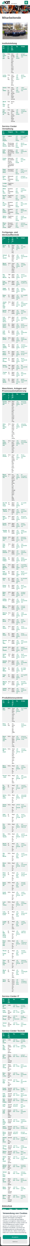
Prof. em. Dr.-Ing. (9, 104)
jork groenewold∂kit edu (24, 826)
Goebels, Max (4, 545)
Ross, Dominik (4, 1133)
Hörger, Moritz (4, 855)
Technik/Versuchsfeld (10, 1090)
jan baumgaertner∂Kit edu (24, 476)
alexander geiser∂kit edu (23, 796)
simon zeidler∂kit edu (23, 690)
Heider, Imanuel (5, 551)
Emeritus (13, 102)
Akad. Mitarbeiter (13, 276)
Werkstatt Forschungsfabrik (10, 1190)
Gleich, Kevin (5, 805)
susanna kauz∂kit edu (24, 177)
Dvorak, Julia (5, 776)
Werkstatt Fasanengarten (9, 1159)
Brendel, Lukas (4, 1074)
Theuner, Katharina (4, 962)
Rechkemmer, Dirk (4, 943)
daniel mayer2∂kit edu (24, 339)
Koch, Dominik (4, 884)
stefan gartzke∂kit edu (24, 532)
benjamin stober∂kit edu (23, 1166)
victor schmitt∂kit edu (23, 1024)
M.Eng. (9, 655)
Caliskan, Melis (4, 151)
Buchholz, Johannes (5, 738)
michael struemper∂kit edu (24, 1158)
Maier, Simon (4, 1187)
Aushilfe (9, 1172)
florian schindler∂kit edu (24, 360)
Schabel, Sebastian (5, 426)
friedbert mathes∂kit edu (23, 1121)
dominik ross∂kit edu (24, 1132)
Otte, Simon (4, 627)
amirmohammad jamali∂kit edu (24, 304)
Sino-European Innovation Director (13, 985)
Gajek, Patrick (5, 289)
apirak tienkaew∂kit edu (24, 381)
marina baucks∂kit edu (23, 511)
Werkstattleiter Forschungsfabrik (10, 1058)
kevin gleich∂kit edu (23, 806)
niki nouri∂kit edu (23, 247)
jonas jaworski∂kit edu (24, 1066)
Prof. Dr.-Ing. (9, 56)
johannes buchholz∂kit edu (24, 738)
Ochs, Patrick (5, 1127)
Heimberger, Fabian (5, 559)
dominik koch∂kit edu (23, 884)
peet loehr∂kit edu (23, 1106)
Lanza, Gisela (4, 75)
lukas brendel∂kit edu (23, 1074)
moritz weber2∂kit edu (23, 218)
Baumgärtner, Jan (5, 476)
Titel (8, 240)
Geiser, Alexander (5, 796)
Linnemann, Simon (4, 325)
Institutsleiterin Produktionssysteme (13, 80)
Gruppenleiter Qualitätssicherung (13, 741)
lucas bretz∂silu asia (23, 725)
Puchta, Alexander (5, 403)
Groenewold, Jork (4, 826)
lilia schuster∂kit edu (24, 367)
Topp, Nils (4, 675)
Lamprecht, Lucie (5, 913)
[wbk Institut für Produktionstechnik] (24, 10)
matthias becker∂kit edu (23, 1047)
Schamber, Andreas (4, 1140)
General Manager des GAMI (13, 729)
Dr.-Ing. (9, 724)
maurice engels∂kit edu (23, 787)
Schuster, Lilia (5, 366)
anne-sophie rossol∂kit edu (24, 138)
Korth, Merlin (4, 893)
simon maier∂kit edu (23, 1188)
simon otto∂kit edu (24, 634)
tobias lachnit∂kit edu (23, 903)
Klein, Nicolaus (4, 594)
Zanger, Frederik (4, 112)
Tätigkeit (12, 48)
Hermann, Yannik (4, 835)
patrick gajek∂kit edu (23, 290)
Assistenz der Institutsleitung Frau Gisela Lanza (11, 152)
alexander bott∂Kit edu (24, 517)
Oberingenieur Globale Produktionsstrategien (13, 756)
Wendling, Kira (4, 972)
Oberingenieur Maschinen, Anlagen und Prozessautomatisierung (13, 411)
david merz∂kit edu (23, 621)
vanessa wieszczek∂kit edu (24, 224)
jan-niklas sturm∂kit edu (23, 669)
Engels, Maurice (4, 787)
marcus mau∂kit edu (23, 607)
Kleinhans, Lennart (4, 875)
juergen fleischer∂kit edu (24, 55)
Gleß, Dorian (4, 815)
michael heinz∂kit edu (23, 1007)
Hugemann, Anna (4, 171)
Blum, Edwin (4, 766)
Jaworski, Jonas (4, 1066)
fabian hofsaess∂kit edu (24, 1100)
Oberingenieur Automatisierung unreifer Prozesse (13, 431)
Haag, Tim (4, 296)
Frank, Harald (4, 1089)
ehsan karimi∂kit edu (23, 312)
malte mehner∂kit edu (24, 614)
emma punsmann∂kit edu (24, 353)
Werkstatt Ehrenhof (9, 1075)
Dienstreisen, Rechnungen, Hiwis (11, 225)
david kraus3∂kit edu (23, 587)
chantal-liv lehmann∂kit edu (24, 319)
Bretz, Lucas (4, 724)
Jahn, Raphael (4, 1056)
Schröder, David (4, 656)
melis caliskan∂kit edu (24, 151)
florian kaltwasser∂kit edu (24, 573)
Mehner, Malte (5, 613)
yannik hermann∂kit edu (24, 835)
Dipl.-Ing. (9, 276)
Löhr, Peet (4, 1105)
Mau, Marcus (5, 606)
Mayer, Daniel (4, 338)
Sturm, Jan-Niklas (4, 669)
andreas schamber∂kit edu (24, 1139)
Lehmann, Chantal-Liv (4, 319)
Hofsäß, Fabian (5, 1100)
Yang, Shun (4, 980)
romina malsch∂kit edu (23, 190)
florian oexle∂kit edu (23, 456)
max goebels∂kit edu (24, 545)
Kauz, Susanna (4, 178)
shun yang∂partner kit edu (24, 981)
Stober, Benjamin (5, 1166)
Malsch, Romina (4, 191)
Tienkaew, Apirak (4, 381)
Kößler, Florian (5, 600)
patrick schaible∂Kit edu (24, 649)
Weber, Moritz (4, 217)
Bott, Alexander (5, 518)
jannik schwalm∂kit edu (24, 256)
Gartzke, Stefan (5, 531)
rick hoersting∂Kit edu (24, 864)
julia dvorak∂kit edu (24, 777)
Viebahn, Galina (4, 211)
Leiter (9, 1005)
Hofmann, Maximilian (5, 567)
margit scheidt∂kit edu (23, 1017)
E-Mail (23, 46)
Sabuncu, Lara (5, 204)
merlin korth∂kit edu (23, 894)
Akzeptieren (15, 1237)
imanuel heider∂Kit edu (23, 552)
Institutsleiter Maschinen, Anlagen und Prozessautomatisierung (13, 63)
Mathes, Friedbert (4, 1122)
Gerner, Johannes (5, 539)
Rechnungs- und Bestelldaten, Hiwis (11, 144)
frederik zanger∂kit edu (23, 111)
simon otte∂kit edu (24, 627)
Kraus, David (4, 586)
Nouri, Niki (4, 246)
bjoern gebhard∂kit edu (24, 1095)
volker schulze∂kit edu (24, 89)
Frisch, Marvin (5, 524)
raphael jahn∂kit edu (24, 1055)
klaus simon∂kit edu (23, 1153)
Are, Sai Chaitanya (5, 504)
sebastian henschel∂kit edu (24, 442)
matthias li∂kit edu (23, 932)
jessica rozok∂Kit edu (23, 197)
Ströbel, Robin (5, 661)
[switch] (19, 2)
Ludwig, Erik (4, 1111)
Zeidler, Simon (5, 689)
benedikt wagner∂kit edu (24, 683)
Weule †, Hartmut (4, 104)
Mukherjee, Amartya (5, 347)
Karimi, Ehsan (5, 311)
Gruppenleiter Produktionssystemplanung (13, 715)
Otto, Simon (4, 634)
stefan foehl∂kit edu (23, 1012)
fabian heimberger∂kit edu (24, 559)
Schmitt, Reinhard (5, 1174)
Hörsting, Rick (4, 864)
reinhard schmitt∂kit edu (23, 1173)
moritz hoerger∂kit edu (24, 855)
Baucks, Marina (5, 510)
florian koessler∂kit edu (24, 601)
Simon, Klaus (5, 1152)
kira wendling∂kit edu (24, 972)
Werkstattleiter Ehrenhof (10, 1067)
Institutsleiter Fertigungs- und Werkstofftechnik (13, 93)
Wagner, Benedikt (5, 683)
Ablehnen (15, 1241)
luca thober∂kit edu (23, 374)
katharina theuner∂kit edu (24, 962)
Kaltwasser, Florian (5, 573)
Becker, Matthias (4, 1047)
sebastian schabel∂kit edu (24, 425)
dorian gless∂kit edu (23, 816)
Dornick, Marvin (4, 276)
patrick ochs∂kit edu (24, 1127)
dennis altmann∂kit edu (24, 144)
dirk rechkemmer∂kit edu (24, 942)
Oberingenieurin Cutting (13, 249)
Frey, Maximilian (5, 283)
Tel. (17, 46)
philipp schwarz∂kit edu (24, 1147)
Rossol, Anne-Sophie (5, 138)
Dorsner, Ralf (4, 1081)
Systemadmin (10, 1012)
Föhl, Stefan (4, 1011)
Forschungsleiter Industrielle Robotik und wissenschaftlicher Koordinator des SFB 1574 (13, 487)
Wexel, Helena (5, 264)
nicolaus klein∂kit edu (23, 594)
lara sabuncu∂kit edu (24, 204)
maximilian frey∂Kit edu (24, 282)
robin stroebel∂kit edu (24, 662)
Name (3, 47)
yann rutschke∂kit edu (24, 642)
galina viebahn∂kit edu (24, 211)
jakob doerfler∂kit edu (24, 1180)
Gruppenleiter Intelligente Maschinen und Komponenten (13, 463)
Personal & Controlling (11, 170)
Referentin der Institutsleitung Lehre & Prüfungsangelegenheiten (11, 163)
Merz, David (4, 620)
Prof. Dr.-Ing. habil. (9, 91)
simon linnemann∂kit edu (24, 325)
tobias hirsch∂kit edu (23, 845)
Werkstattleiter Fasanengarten (10, 1049)
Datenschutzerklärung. (20, 1232)
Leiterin (10, 136)
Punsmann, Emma (4, 353)
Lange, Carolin (5, 923)
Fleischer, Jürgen (4, 56)
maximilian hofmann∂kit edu (24, 566)
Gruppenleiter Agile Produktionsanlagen (13, 446)
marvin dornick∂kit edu (24, 276)
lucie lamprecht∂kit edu (24, 913)
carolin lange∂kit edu (23, 923)
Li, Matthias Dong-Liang (4, 934)
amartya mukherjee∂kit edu (24, 346)
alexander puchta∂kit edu (23, 403)
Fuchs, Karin (5, 159)
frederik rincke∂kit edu (23, 952)
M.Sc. (9, 264)
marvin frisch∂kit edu (23, 525)
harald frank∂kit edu (23, 1090)
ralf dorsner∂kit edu (24, 1081)
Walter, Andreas (4, 1197)
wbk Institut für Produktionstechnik (14, 3)
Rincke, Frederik (5, 953)
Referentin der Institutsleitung (11, 178)
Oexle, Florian (5, 455)
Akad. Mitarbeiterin (13, 319)
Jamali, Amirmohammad (5, 304)
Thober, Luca (5, 373)
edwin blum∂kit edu (23, 767)
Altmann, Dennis (5, 144)
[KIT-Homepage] (6, 2)
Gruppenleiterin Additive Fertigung (13, 268)
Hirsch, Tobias (5, 844)
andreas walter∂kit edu (23, 1197)
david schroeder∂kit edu (24, 656)
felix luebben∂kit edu (24, 332)
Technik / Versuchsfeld (10, 1082)
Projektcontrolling (11, 184)
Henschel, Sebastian (5, 443)
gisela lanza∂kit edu (23, 76)
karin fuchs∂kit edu (23, 160)
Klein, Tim (4, 579)
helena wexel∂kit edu (23, 265)
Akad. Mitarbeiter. (13, 818)
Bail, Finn (4, 709)
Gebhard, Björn (4, 1095)
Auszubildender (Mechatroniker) (10, 1113)
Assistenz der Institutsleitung (11, 191)
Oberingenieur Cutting (13, 257)
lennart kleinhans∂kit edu (24, 874)
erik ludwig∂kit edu (23, 1111)
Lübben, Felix (4, 332)
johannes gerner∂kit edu (23, 539)
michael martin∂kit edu (23, 750)
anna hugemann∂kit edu (24, 171)
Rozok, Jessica (5, 197)
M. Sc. (9, 246)
